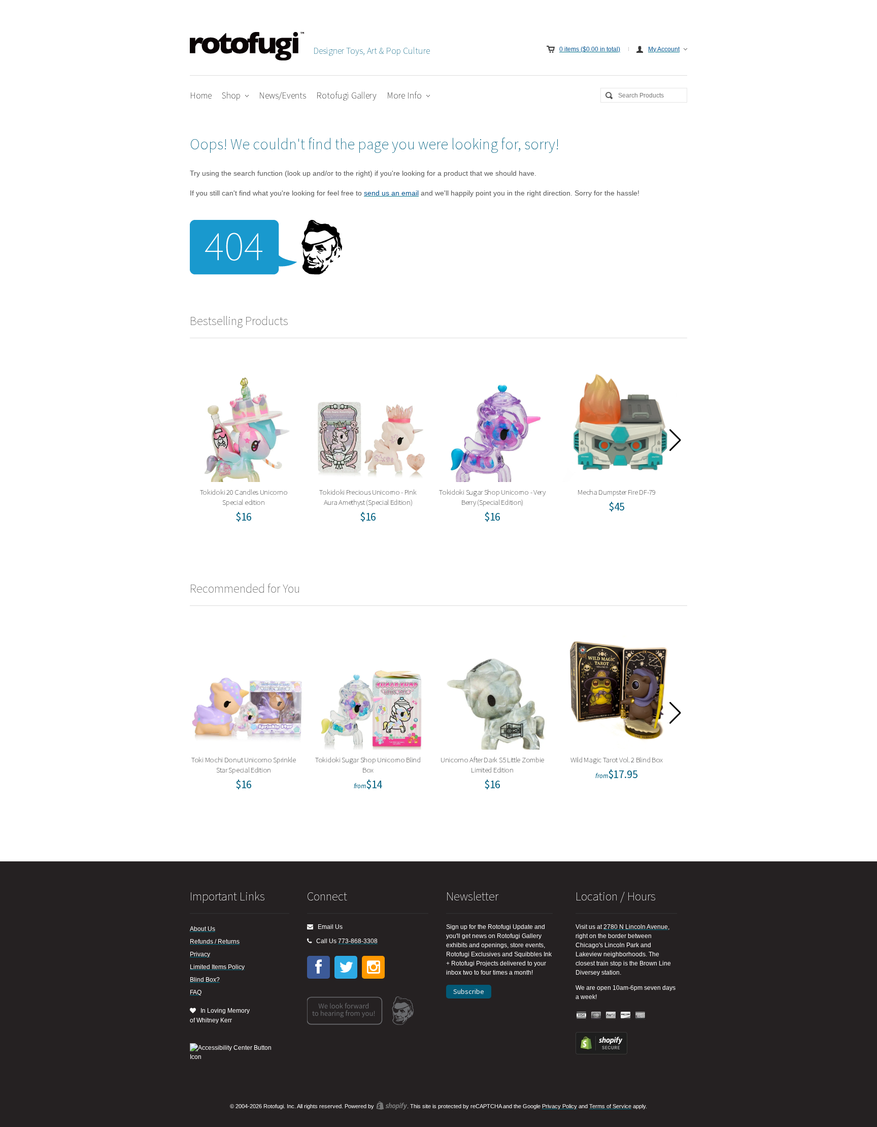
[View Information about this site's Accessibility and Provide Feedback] (234, 1052)
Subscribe (468, 991)
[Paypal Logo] (611, 1015)
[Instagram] (373, 967)
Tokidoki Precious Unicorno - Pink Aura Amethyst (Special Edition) (371, 422)
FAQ (195, 992)
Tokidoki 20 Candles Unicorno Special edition (247, 422)
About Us (202, 928)
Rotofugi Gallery (346, 95)
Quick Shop (253, 450)
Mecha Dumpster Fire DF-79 (620, 422)
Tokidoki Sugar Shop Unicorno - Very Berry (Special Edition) (495, 422)
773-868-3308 (358, 941)
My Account (664, 49)
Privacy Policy (559, 1106)
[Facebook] (318, 967)
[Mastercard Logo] (596, 1015)
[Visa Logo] (582, 1015)
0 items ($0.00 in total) (589, 49)
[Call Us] (309, 941)
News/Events (282, 95)
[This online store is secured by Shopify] (601, 1052)
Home (201, 95)
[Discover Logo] (626, 1015)
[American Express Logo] (640, 1015)
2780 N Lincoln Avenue (635, 926)
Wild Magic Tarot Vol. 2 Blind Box (620, 690)
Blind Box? (205, 979)
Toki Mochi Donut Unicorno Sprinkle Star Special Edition (246, 690)
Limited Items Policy (217, 967)
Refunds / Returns (215, 941)
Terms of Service (610, 1106)
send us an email (391, 193)
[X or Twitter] (345, 967)
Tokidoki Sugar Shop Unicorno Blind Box (371, 690)
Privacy (200, 954)
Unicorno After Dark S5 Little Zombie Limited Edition (495, 690)
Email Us (328, 926)
